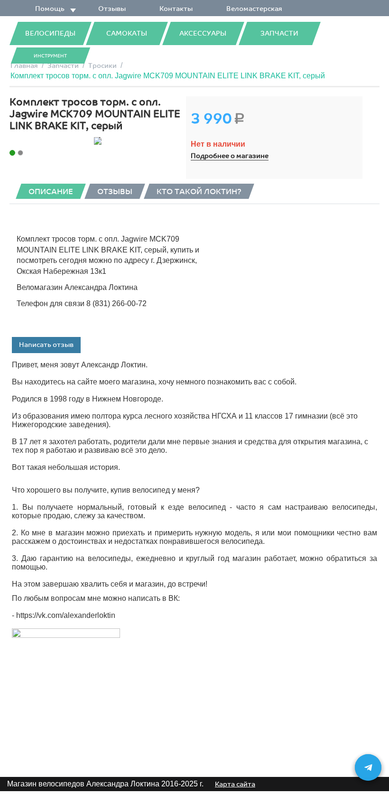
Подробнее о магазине (230, 156)
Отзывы (112, 9)
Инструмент (50, 56)
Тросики (102, 66)
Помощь (50, 9)
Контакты (176, 9)
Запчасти (279, 33)
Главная (24, 66)
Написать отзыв (46, 345)
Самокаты (126, 33)
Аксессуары (202, 33)
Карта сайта (235, 784)
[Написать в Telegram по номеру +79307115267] (368, 767)
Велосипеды (50, 33)
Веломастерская (254, 9)
